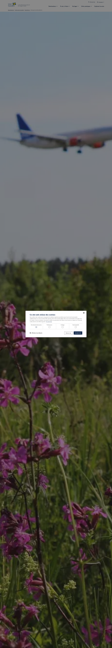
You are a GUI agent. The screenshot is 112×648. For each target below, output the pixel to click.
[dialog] (56, 324)
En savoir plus (49, 321)
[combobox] (84, 313)
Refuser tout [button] (68, 333)
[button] (36, 333)
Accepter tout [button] (78, 332)
